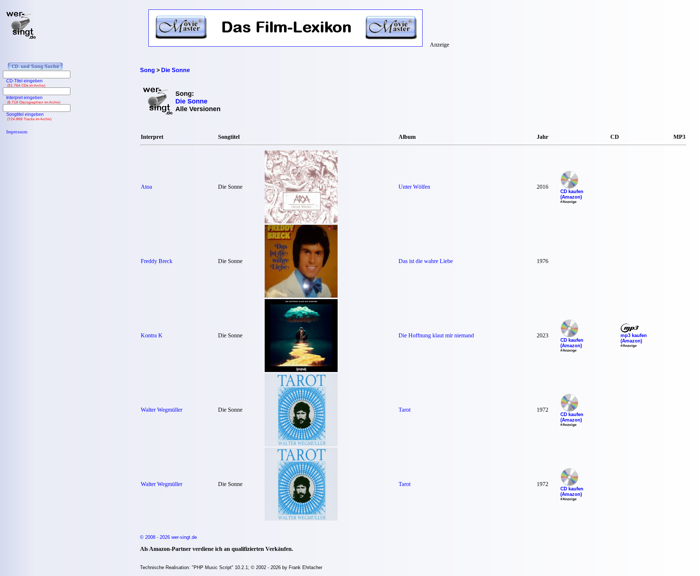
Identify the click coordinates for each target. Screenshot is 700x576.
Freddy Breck (156, 261)
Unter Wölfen (414, 187)
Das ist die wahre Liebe (425, 261)
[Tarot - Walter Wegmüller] (301, 444)
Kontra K (152, 335)
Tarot (404, 410)
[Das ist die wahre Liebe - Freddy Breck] (301, 296)
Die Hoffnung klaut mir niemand (436, 335)
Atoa (146, 187)
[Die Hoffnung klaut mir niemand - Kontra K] (301, 370)
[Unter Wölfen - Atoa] (301, 221)
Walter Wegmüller (161, 410)
